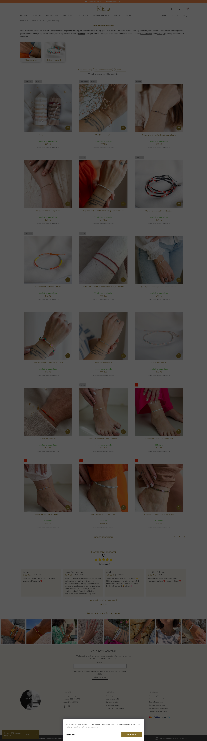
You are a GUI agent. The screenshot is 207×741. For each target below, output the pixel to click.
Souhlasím (132, 734)
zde (95, 726)
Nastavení (70, 734)
